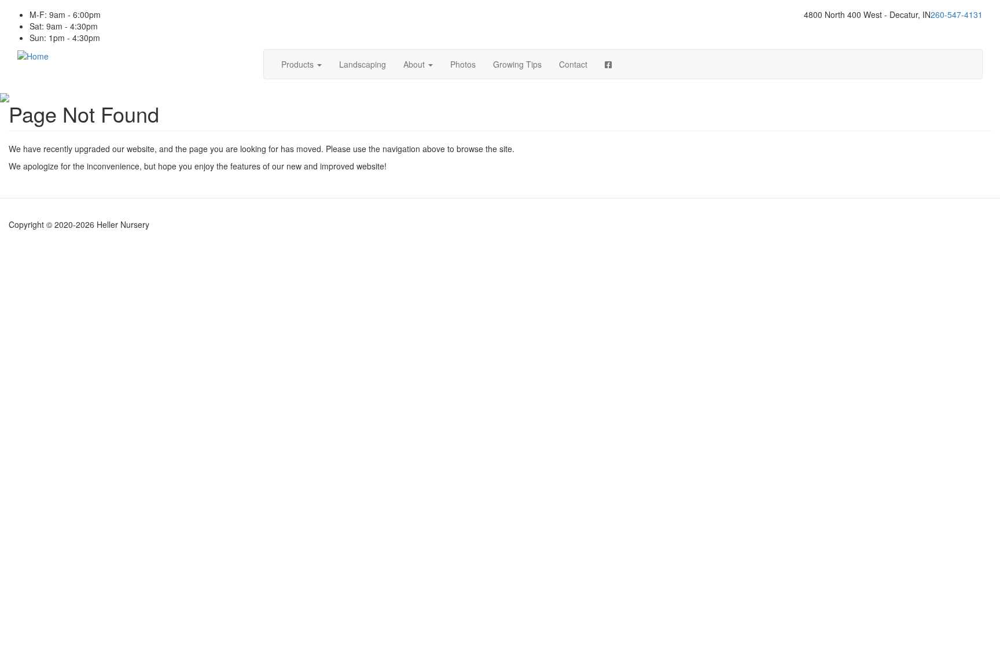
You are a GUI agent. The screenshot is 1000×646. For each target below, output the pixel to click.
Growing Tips (517, 64)
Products (298, 64)
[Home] (33, 55)
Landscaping (362, 64)
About (415, 64)
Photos (463, 64)
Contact (573, 64)
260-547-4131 (957, 14)
